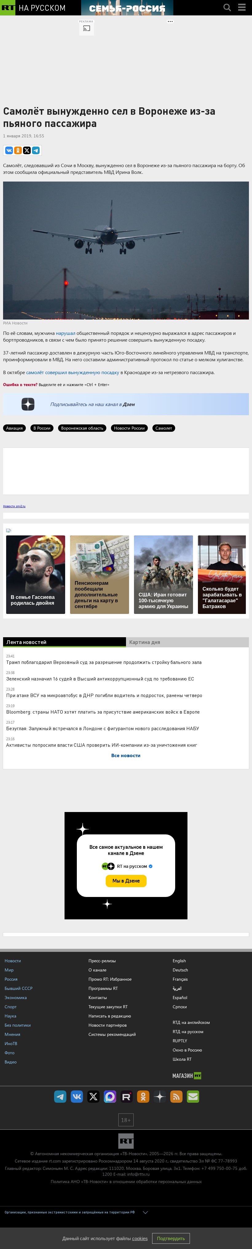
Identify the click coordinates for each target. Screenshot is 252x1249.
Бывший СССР (19, 988)
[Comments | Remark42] (126, 471)
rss (176, 1096)
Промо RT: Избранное (110, 979)
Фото (9, 1053)
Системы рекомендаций (112, 1034)
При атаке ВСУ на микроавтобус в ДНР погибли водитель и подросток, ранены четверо (104, 695)
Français (180, 979)
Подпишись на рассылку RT (193, 1096)
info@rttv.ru (138, 1174)
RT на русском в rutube (126, 1096)
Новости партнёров (108, 1025)
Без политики (18, 1025)
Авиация (14, 428)
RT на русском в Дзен (160, 1096)
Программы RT (103, 988)
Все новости (125, 755)
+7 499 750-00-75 (219, 1168)
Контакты (98, 997)
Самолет (164, 428)
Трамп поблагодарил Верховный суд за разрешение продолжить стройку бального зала (104, 662)
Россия (11, 979)
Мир (9, 970)
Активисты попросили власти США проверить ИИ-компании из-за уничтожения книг (101, 744)
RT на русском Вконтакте (77, 1096)
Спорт (11, 1007)
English (179, 961)
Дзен (129, 404)
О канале (97, 970)
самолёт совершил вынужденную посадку (72, 372)
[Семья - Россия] (127, 7)
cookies (140, 1238)
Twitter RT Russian (93, 1096)
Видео (11, 1062)
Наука (10, 1016)
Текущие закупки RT (108, 1007)
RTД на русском (188, 1031)
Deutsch (180, 970)
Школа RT (182, 1059)
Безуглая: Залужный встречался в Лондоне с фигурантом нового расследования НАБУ (102, 728)
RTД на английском (191, 1022)
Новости (13, 961)
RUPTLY (180, 1041)
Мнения (12, 1034)
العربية (177, 988)
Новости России (129, 428)
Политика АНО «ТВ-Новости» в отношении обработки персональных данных (126, 1181)
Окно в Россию (187, 1050)
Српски (180, 1007)
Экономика (16, 997)
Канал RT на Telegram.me (60, 1096)
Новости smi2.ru (14, 506)
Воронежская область (82, 428)
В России (41, 428)
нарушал (65, 333)
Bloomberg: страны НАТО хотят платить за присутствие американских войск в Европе (103, 711)
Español (180, 997)
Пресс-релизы (102, 961)
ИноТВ (11, 1043)
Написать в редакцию (110, 1016)
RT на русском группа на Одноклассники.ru (143, 1096)
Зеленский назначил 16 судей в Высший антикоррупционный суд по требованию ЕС (100, 678)
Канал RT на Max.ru (110, 1096)
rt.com (55, 1161)
